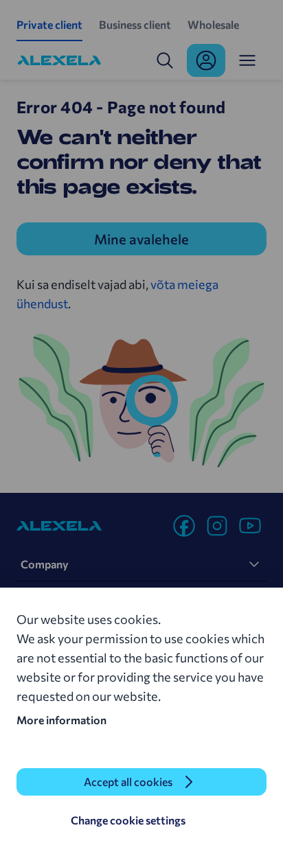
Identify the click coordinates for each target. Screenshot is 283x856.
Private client (49, 24)
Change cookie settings (128, 819)
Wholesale (213, 24)
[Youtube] (250, 525)
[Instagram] (217, 525)
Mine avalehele (141, 239)
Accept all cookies (128, 781)
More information (61, 719)
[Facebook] (184, 525)
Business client (135, 24)
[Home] (59, 60)
